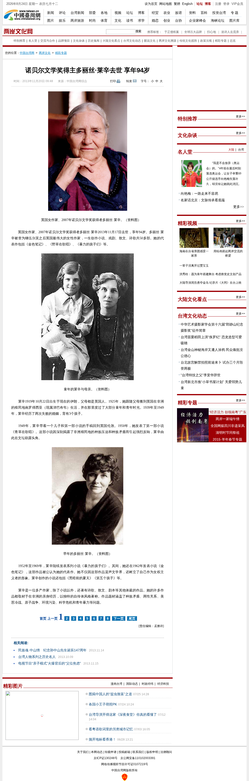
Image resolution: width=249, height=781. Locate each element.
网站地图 (165, 4)
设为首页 (151, 4)
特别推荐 (19, 40)
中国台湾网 (27, 53)
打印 (113, 81)
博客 (208, 4)
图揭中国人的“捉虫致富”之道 (110, 694)
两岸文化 (45, 53)
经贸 (155, 13)
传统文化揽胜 (188, 40)
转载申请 (110, 752)
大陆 (231, 149)
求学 (141, 20)
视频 (118, 13)
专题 (235, 13)
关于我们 (83, 752)
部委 (92, 13)
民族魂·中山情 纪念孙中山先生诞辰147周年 (52, 650)
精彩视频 (187, 223)
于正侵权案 (171, 32)
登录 (226, 4)
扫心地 (211, 32)
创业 (166, 20)
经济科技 (163, 683)
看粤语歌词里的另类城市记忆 (111, 729)
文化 (118, 20)
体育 (104, 20)
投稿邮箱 (124, 752)
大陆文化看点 (111, 40)
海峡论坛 (217, 20)
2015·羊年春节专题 (227, 439)
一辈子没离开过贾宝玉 (194, 265)
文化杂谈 (79, 40)
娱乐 (62, 20)
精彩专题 (221, 40)
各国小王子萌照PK (103, 704)
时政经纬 (147, 683)
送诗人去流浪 (230, 32)
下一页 (119, 618)
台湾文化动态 (132, 40)
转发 (129, 81)
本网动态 (97, 752)
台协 (178, 20)
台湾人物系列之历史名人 (37, 657)
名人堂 (32, 40)
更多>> (240, 116)
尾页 (132, 618)
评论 (62, 13)
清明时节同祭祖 (228, 432)
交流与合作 (47, 40)
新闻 (50, 13)
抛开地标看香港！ (102, 739)
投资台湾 (219, 13)
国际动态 (132, 683)
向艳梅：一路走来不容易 (199, 193)
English (187, 4)
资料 (192, 13)
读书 (129, 20)
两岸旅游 (77, 20)
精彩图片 (13, 686)
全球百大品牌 (193, 32)
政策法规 (206, 40)
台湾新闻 (77, 13)
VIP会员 (237, 4)
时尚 (92, 20)
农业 (166, 13)
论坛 (199, 4)
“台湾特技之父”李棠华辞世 (201, 375)
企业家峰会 (197, 20)
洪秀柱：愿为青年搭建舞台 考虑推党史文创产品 (210, 274)
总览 (233, 40)
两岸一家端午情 (228, 419)
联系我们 (138, 752)
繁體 (177, 4)
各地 (104, 13)
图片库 (234, 20)
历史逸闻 (93, 40)
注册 (218, 4)
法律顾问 (166, 752)
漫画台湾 (116, 683)
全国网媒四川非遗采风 (228, 426)
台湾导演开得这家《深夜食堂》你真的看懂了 (123, 714)
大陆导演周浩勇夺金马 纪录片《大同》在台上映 (210, 282)
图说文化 (150, 40)
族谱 (178, 13)
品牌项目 (64, 40)
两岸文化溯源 (167, 40)
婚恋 (155, 20)
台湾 (241, 149)
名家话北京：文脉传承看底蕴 (203, 200)
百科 (204, 13)
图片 (50, 20)
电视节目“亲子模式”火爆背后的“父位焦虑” (49, 663)
